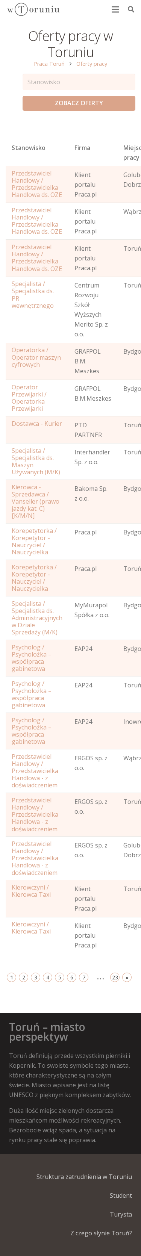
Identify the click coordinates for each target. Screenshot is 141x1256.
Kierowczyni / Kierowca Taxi (31, 891)
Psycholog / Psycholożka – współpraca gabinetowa (32, 658)
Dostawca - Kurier (37, 423)
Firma (82, 148)
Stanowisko (28, 148)
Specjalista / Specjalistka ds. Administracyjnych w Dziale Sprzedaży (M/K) (37, 618)
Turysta (121, 1214)
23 (115, 977)
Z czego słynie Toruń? (101, 1233)
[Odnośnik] (33, 9)
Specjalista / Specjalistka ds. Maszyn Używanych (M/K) (36, 461)
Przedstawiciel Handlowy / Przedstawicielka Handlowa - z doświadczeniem (35, 771)
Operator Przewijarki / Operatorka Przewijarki (29, 398)
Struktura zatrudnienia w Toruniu (84, 1177)
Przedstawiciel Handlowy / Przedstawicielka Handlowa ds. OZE (37, 184)
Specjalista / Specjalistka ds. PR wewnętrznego (33, 295)
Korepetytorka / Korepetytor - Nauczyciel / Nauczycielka (34, 542)
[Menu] (115, 9)
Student (121, 1195)
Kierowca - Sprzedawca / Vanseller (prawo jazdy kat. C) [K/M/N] (35, 501)
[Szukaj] (131, 9)
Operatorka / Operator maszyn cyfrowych (36, 357)
